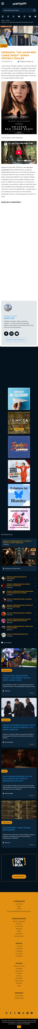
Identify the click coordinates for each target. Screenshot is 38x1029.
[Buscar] (34, 10)
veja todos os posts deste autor (15, 339)
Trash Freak (19, 978)
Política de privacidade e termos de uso (19, 911)
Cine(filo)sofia (19, 981)
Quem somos (19, 904)
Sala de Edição (19, 996)
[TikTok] (24, 16)
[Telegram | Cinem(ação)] (19, 398)
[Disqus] (19, 226)
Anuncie (19, 909)
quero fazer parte (19, 876)
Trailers (8, 20)
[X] (13, 16)
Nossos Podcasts (19, 919)
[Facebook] (8, 16)
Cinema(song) (19, 971)
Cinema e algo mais (19, 966)
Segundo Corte (19, 936)
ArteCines (19, 983)
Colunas (19, 963)
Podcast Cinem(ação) (19, 921)
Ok (19, 1026)
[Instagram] (2, 16)
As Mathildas (19, 926)
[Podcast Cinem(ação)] (19, 471)
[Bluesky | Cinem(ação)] (19, 495)
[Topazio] (19, 447)
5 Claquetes (19, 956)
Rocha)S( (19, 976)
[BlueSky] (19, 16)
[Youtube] (35, 16)
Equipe (19, 906)
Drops (19, 931)
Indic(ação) (19, 933)
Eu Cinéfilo (19, 973)
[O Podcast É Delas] (19, 519)
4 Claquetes (19, 953)
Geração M (19, 924)
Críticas (19, 943)
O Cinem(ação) (19, 901)
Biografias (19, 929)
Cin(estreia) (19, 968)
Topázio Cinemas (19, 998)
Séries (19, 985)
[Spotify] (30, 16)
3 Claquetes (19, 951)
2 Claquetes (19, 948)
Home (2, 20)
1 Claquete (19, 946)
